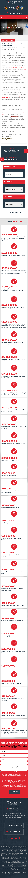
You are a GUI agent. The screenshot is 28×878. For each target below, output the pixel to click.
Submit (14, 792)
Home (7, 813)
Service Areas (16, 815)
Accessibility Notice (18, 874)
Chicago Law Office (7, 138)
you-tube (16, 838)
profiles (12, 813)
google (12, 838)
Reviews (8, 817)
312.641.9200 (16, 13)
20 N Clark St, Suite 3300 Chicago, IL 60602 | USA (15, 809)
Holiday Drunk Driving (11, 159)
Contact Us (19, 817)
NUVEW (4, 872)
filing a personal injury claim (16, 67)
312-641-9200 (18, 825)
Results (23, 815)
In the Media (19, 813)
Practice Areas (7, 815)
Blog (13, 817)
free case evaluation (13, 116)
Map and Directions (7, 140)
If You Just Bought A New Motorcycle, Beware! (11, 151)
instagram (19, 838)
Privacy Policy (10, 787)
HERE (24, 70)
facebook (8, 838)
